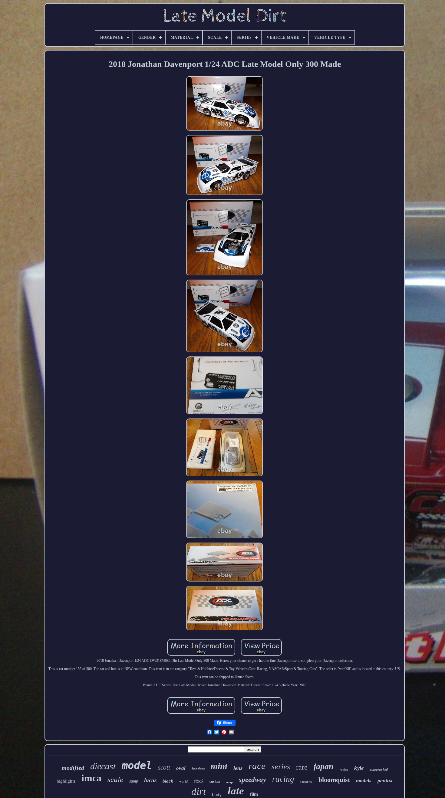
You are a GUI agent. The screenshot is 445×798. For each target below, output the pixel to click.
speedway (252, 779)
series (281, 766)
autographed (379, 769)
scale (115, 779)
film (254, 794)
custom (214, 781)
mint (219, 766)
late (236, 791)
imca (91, 778)
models (363, 780)
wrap (229, 782)
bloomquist (334, 779)
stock (198, 780)
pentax (385, 780)
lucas (150, 780)
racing (283, 778)
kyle (359, 768)
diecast (103, 766)
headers (198, 769)
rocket (344, 769)
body (217, 794)
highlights (66, 781)
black (168, 781)
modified (73, 767)
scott (164, 767)
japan (324, 766)
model (137, 765)
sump (133, 781)
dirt (198, 791)
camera (306, 781)
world (183, 781)
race (257, 765)
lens (237, 768)
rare (302, 767)
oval (181, 768)
